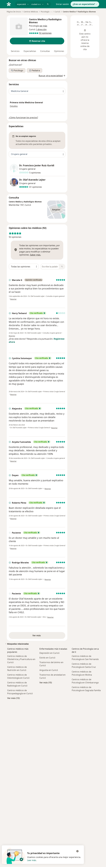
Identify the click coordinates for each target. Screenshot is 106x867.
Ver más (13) (13, 698)
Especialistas (30, 51)
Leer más (31, 860)
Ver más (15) (45, 682)
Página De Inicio (14, 11)
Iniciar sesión (62, 4)
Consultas (45, 51)
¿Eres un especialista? (84, 4)
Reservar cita (38, 41)
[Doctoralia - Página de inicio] (10, 3)
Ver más (37, 635)
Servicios (15, 51)
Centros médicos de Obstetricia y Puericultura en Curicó (21, 659)
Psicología (34, 25)
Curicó (57, 11)
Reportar (13, 299)
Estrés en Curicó (47, 657)
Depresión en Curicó (49, 653)
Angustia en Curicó (48, 670)
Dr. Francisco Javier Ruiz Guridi (36, 165)
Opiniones (59, 51)
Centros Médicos (31, 11)
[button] (43, 25)
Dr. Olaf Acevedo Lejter (32, 179)
